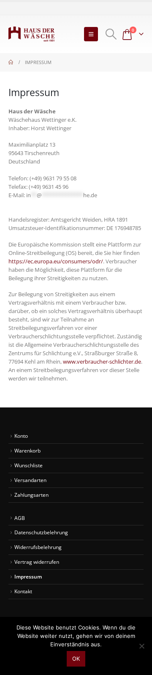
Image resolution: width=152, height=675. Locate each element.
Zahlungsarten (31, 494)
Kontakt (23, 591)
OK (76, 658)
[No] (141, 646)
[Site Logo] (31, 34)
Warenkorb (27, 450)
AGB (19, 517)
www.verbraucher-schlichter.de (102, 361)
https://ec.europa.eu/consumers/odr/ (55, 261)
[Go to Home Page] (10, 62)
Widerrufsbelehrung (38, 547)
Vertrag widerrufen (36, 561)
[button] (91, 34)
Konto (21, 435)
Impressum (28, 576)
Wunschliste (28, 465)
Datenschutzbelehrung (41, 532)
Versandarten (30, 480)
